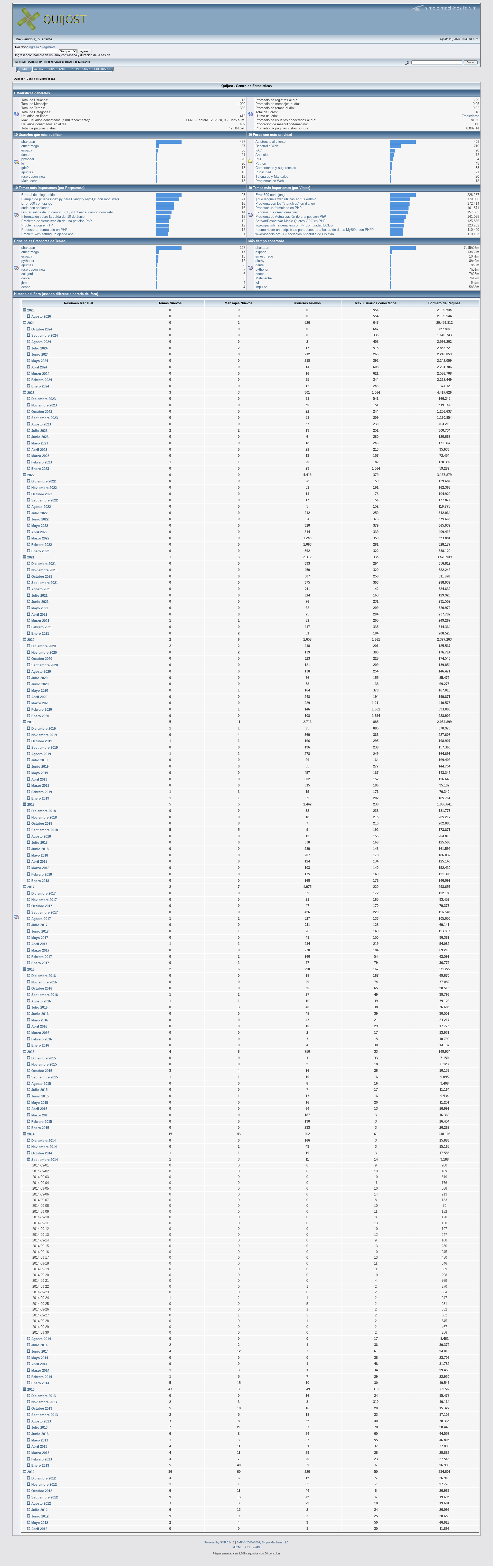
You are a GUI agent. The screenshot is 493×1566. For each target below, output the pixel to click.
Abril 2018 (39, 861)
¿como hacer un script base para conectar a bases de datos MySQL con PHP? (314, 230)
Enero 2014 (40, 1383)
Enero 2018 (40, 881)
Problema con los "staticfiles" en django (285, 203)
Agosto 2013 (41, 1421)
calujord (27, 274)
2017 (30, 887)
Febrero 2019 (41, 792)
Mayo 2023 (39, 443)
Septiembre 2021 (44, 583)
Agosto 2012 (41, 1503)
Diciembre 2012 (43, 1478)
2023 (30, 393)
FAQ (258, 150)
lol (23, 163)
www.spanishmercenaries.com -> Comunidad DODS (294, 225)
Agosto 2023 (41, 424)
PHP (258, 159)
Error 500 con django (36, 203)
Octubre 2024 (41, 329)
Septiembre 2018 (44, 830)
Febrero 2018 (41, 874)
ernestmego (30, 146)
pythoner (27, 159)
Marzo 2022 (40, 538)
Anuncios (262, 155)
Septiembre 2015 (44, 1077)
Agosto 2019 (41, 754)
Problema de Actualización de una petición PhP (56, 221)
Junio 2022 (40, 519)
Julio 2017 (39, 925)
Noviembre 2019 (44, 735)
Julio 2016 (39, 1007)
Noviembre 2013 (44, 1402)
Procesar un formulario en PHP (44, 230)
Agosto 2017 (41, 919)
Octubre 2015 (41, 1071)
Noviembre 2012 (44, 1484)
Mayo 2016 (39, 1020)
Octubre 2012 (41, 1491)
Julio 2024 (39, 348)
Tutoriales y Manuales (271, 176)
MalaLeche (29, 181)
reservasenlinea (33, 176)
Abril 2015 (39, 1109)
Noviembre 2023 (44, 405)
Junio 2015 (40, 1096)
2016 (30, 969)
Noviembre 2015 (44, 1064)
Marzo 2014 (40, 1370)
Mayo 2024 (39, 361)
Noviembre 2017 (44, 900)
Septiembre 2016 (44, 995)
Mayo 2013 (39, 1440)
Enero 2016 (40, 1045)
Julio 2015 (39, 1090)
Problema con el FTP (37, 225)
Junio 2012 (40, 1516)
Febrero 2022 (41, 545)
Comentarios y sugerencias (275, 168)
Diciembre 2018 (43, 811)
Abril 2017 (39, 944)
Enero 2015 (40, 1128)
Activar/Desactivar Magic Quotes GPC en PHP (290, 221)
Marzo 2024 (40, 374)
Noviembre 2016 (44, 982)
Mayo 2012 (39, 1523)
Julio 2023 (39, 431)
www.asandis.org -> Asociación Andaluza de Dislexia (294, 234)
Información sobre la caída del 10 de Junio (52, 217)
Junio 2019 (40, 766)
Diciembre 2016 (43, 976)
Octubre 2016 (41, 988)
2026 (30, 310)
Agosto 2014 (41, 1339)
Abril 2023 (39, 450)
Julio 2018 (39, 842)
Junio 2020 (40, 684)
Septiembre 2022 (44, 500)
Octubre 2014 (41, 1153)
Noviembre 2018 (44, 817)
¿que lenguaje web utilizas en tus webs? (285, 199)
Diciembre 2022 (43, 481)
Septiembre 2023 (44, 418)
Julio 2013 (39, 1427)
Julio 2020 (39, 678)
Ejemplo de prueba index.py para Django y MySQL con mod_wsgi (70, 199)
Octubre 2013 (41, 1408)
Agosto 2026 (41, 316)
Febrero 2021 (41, 627)
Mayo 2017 (39, 938)
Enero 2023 (40, 469)
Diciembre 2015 (43, 1058)
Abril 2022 (39, 532)
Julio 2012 (39, 1510)
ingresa (34, 47)
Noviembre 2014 (44, 1147)
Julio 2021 (39, 595)
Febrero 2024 (41, 380)
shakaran (28, 142)
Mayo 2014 (39, 1358)
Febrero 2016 (41, 1039)
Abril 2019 (39, 779)
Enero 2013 (40, 1465)
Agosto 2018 (41, 836)
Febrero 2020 (41, 709)
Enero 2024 (40, 386)
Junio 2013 (40, 1434)
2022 (30, 475)
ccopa (25, 287)
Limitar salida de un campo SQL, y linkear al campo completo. (67, 212)
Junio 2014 (40, 1351)
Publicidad (263, 172)
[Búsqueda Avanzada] (407, 62)
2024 (30, 323)
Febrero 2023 (41, 462)
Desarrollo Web (266, 146)
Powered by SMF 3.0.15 (219, 1542)
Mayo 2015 (39, 1103)
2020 (30, 640)
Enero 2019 (40, 798)
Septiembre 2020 (44, 665)
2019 (30, 722)
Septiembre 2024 (44, 335)
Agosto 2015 (41, 1084)
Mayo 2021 (39, 608)
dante (25, 155)
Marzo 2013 (40, 1453)
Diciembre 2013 (43, 1396)
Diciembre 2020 (43, 646)
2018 (30, 804)
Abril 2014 (39, 1364)
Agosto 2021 (41, 589)
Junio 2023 (40, 437)
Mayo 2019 (39, 773)
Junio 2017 (40, 931)
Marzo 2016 (40, 1033)
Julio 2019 (39, 760)
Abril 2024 (39, 367)
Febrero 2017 (41, 957)
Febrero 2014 (41, 1377)
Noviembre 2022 (44, 488)
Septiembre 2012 (44, 1497)
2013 (30, 1389)
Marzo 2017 (40, 950)
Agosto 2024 (41, 342)
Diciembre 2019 (43, 728)
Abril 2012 (39, 1529)
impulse (261, 287)
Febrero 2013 (41, 1459)
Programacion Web (269, 181)
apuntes (27, 172)
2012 (30, 1472)
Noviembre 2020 (44, 652)
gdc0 (25, 168)
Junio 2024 (40, 354)
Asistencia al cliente (270, 142)
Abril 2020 (39, 697)
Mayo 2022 (39, 526)
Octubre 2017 (41, 906)
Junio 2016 (40, 1014)
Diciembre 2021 (43, 564)
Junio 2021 (40, 602)
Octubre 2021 (41, 576)
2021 (30, 557)
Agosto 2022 (41, 507)
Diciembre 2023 (43, 399)
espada (26, 150)
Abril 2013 (39, 1446)
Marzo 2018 (40, 868)
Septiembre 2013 (44, 1415)
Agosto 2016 (41, 1001)
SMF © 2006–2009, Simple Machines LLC (263, 1542)
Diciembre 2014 (43, 1141)
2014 (30, 1134)
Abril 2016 (39, 1026)
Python (260, 163)
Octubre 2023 (41, 412)
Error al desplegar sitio (38, 195)
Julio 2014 (39, 1345)
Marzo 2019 (40, 785)
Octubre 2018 (41, 823)
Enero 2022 (40, 551)
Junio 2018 (40, 849)
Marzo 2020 (40, 703)
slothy (259, 261)
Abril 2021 (39, 614)
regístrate (48, 47)
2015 (30, 1052)
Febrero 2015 (41, 1122)
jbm (24, 282)
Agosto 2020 (41, 671)
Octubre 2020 (41, 659)
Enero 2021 (40, 633)
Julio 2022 (39, 513)
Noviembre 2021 (44, 570)
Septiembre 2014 (44, 1160)
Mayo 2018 (39, 855)
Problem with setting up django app (47, 234)
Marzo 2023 (40, 456)
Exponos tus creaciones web (276, 212)
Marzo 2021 (40, 621)
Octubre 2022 (41, 494)
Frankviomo (470, 116)
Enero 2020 (40, 716)
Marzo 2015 (40, 1115)
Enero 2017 (40, 963)
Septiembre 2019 (44, 747)
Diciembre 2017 (43, 893)
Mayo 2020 (39, 690)
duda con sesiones (35, 208)
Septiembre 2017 (44, 912)
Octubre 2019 (41, 741)
